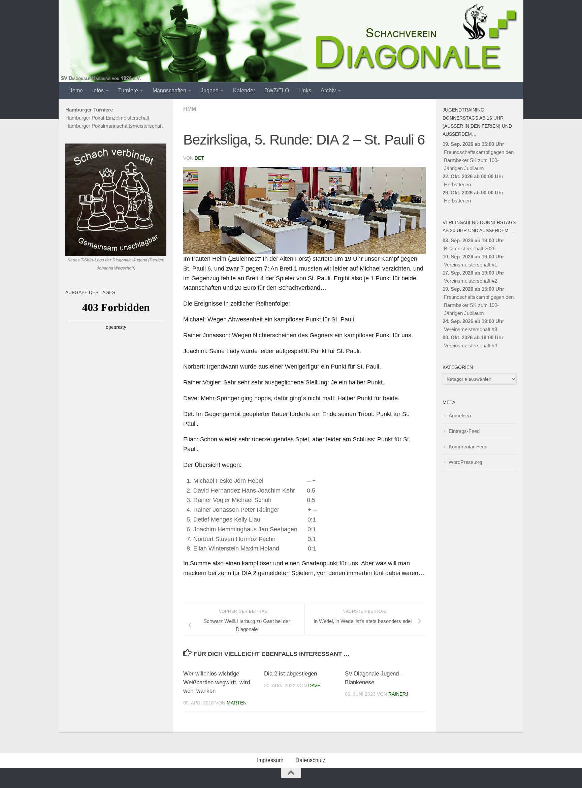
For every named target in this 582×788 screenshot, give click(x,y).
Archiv (328, 90)
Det (199, 158)
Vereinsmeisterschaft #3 (470, 329)
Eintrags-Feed (464, 431)
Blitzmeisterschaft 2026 (469, 248)
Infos (98, 90)
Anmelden (460, 415)
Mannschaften (169, 90)
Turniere (128, 90)
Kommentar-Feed (468, 446)
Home (75, 90)
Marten (237, 702)
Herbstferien (457, 184)
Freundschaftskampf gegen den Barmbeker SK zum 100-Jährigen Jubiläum (479, 160)
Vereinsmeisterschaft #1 (470, 264)
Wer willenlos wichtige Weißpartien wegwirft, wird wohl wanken (216, 682)
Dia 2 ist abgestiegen (290, 673)
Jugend (210, 90)
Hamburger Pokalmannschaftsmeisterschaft (114, 126)
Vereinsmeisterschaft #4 (470, 345)
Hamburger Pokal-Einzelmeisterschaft (107, 118)
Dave (314, 685)
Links (304, 90)
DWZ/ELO (276, 90)
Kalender (244, 90)
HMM (189, 109)
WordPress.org (465, 462)
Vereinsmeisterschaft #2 (470, 281)
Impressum (270, 760)
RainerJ (398, 694)
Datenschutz (310, 760)
